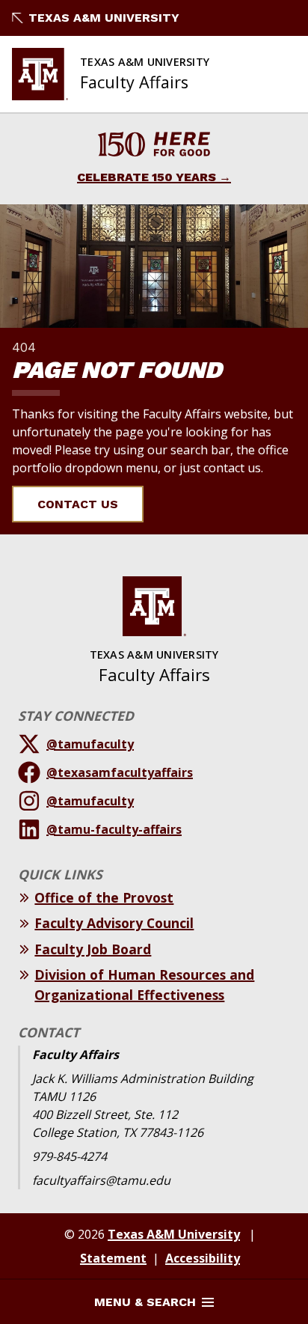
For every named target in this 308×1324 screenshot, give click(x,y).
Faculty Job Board (92, 949)
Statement (113, 1258)
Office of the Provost (103, 897)
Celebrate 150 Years (146, 177)
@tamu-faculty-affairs (114, 829)
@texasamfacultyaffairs (119, 772)
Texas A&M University (103, 17)
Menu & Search (145, 1302)
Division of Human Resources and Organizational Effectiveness (144, 984)
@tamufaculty (90, 744)
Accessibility (202, 1258)
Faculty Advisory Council (114, 923)
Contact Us (77, 504)
